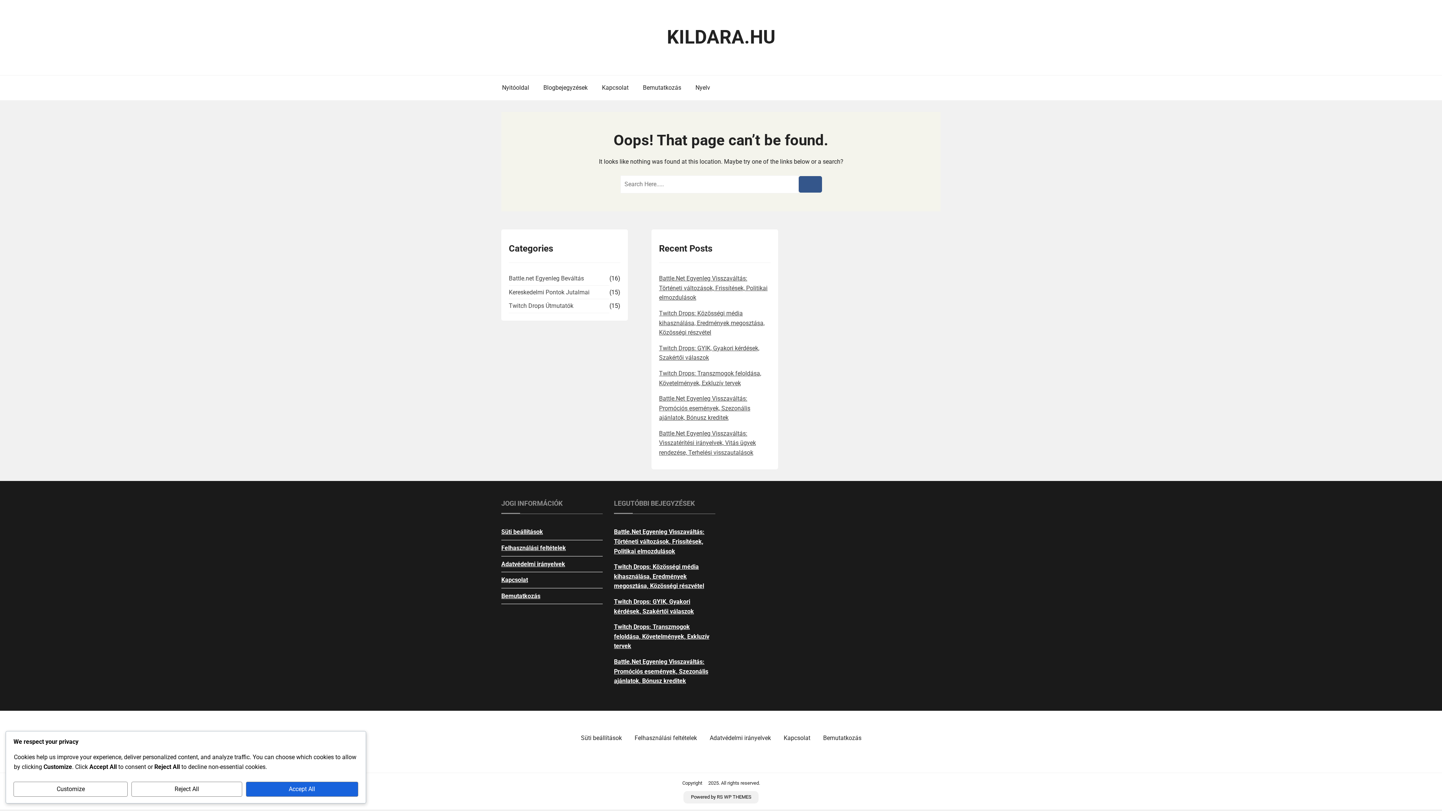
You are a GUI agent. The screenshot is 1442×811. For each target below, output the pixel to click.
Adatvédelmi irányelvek (533, 564)
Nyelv (702, 87)
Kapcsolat (615, 87)
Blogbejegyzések (565, 87)
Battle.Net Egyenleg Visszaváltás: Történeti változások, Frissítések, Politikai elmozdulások (713, 288)
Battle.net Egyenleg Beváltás (546, 278)
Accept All (302, 789)
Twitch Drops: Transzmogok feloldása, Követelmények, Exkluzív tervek (661, 636)
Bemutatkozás (662, 87)
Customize (71, 789)
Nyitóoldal (515, 87)
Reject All (187, 789)
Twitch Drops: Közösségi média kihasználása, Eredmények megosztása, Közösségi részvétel (712, 323)
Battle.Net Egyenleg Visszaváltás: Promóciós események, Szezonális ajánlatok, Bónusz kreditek (704, 408)
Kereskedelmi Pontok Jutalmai (549, 292)
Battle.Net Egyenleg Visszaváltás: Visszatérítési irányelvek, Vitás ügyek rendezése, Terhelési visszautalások (707, 443)
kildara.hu (721, 37)
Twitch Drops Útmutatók (541, 305)
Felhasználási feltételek (533, 548)
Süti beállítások (522, 531)
